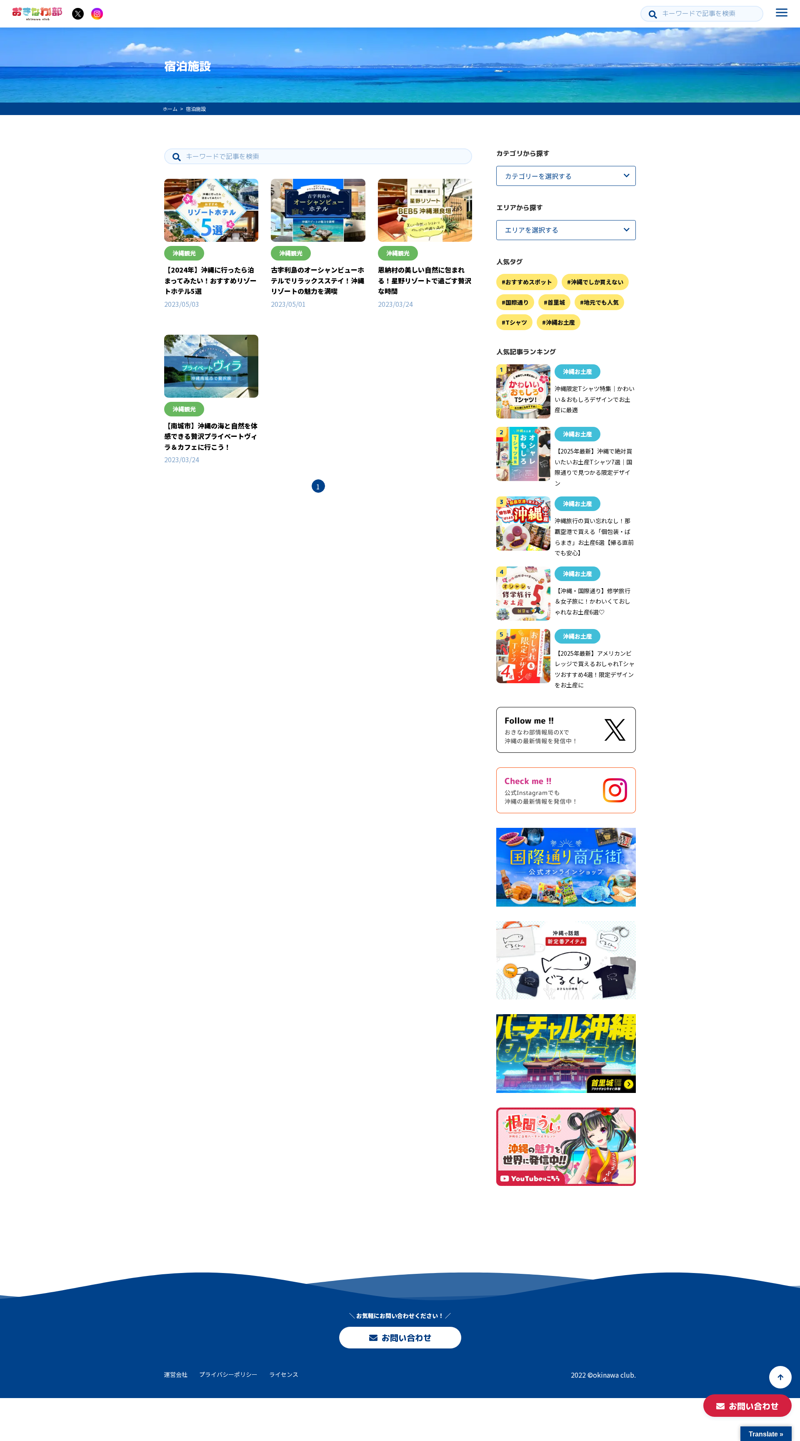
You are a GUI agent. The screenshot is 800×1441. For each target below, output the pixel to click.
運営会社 (176, 1374)
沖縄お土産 (560, 322)
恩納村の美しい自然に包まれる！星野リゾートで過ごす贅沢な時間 (424, 280)
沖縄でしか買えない (597, 282)
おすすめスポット (528, 282)
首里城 (556, 302)
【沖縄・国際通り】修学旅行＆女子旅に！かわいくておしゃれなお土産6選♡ (592, 601)
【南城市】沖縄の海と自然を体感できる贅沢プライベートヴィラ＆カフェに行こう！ (211, 436)
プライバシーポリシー (228, 1374)
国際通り (517, 302)
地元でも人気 (601, 302)
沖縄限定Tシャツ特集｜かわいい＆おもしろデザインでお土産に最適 (595, 399)
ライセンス (283, 1374)
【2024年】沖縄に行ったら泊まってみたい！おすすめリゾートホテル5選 (210, 280)
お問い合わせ (406, 1337)
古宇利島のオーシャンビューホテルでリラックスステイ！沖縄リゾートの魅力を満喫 (317, 280)
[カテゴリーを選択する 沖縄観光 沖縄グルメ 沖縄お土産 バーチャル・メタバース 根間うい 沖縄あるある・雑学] (566, 176)
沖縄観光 (184, 253)
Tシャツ (516, 322)
